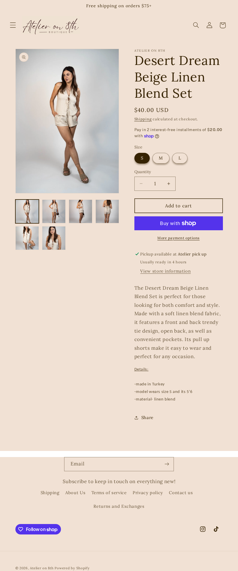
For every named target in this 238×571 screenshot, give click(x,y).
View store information (165, 271)
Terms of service (109, 492)
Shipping (143, 119)
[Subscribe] (167, 464)
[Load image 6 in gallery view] (54, 238)
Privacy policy (148, 492)
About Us (75, 492)
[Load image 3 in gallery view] (81, 211)
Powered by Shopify (72, 568)
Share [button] (147, 417)
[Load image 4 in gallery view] (107, 211)
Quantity (142, 171)
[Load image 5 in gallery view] (27, 238)
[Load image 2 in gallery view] (54, 211)
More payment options (178, 237)
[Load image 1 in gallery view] (27, 211)
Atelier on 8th (41, 568)
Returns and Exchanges (118, 506)
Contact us (181, 492)
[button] (12, 25)
